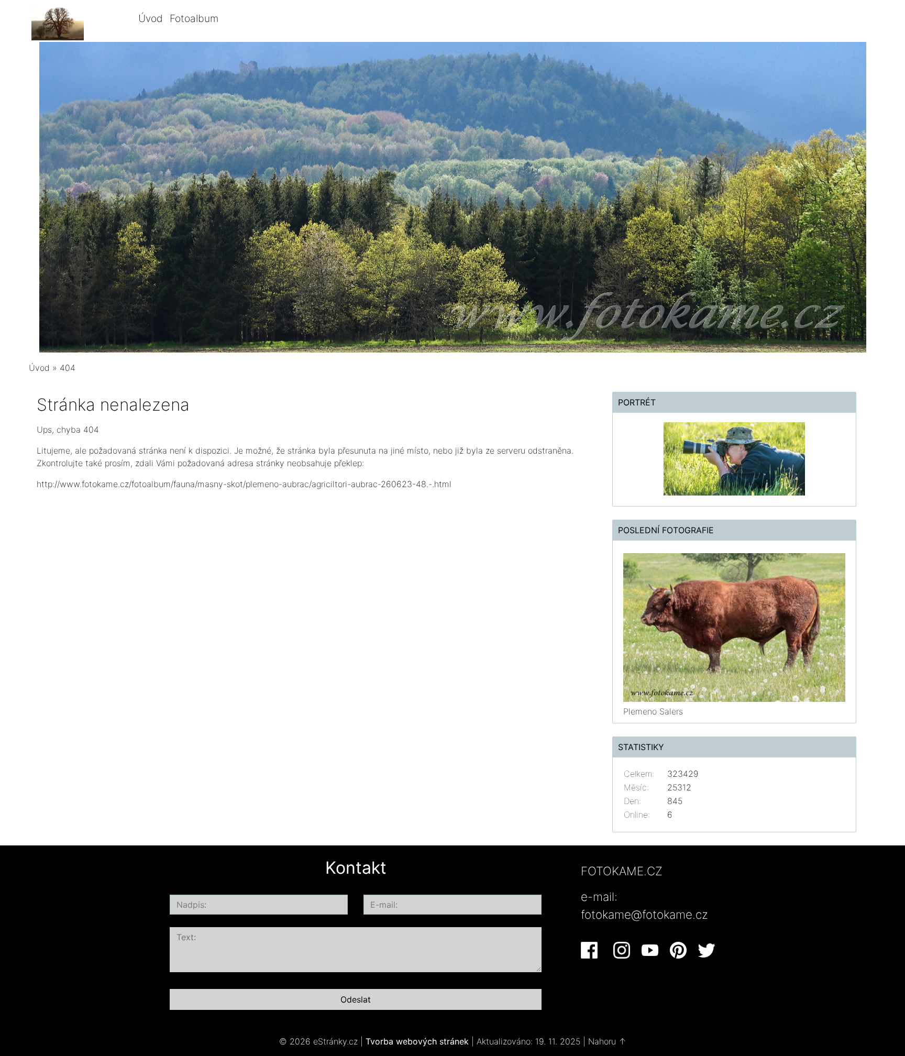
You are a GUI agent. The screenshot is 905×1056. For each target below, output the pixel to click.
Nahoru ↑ (607, 1041)
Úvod (150, 18)
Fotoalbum (194, 18)
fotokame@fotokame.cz (644, 914)
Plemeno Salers (653, 711)
